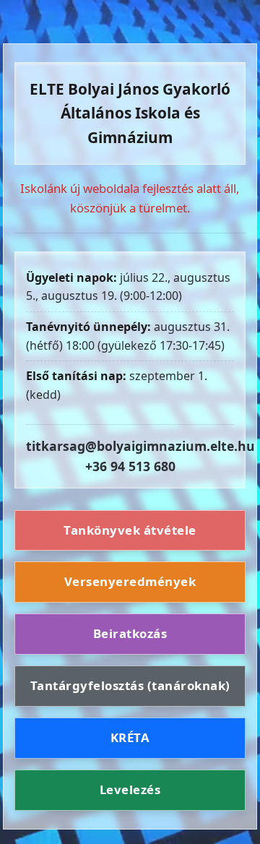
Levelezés (130, 789)
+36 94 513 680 (130, 466)
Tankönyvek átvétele (130, 530)
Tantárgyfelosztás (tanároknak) (130, 685)
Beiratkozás (130, 633)
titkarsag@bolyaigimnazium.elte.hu (140, 446)
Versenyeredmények (130, 581)
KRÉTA (130, 737)
